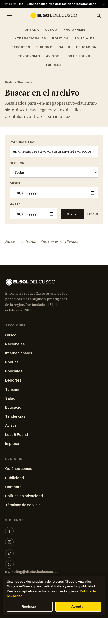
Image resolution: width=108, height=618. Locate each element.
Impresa (54, 64)
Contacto (13, 487)
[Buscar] (98, 15)
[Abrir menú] (9, 15)
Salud (64, 47)
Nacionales (74, 29)
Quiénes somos (18, 469)
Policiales (84, 38)
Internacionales (29, 38)
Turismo (44, 47)
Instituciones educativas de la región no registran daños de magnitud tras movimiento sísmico (59, 3)
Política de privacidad (24, 496)
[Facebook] (9, 531)
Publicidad (14, 478)
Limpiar (92, 214)
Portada (30, 29)
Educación (86, 47)
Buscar (72, 214)
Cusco (51, 29)
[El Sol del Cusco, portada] (54, 16)
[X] (9, 564)
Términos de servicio (23, 505)
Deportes (20, 47)
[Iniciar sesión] (103, 4)
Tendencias (29, 56)
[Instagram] (9, 542)
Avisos (53, 56)
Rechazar (30, 606)
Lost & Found (77, 56)
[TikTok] (9, 553)
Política (60, 38)
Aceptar (78, 606)
